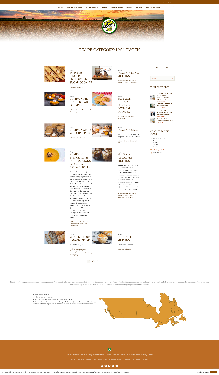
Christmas (122, 81)
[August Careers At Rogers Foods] (152, 106)
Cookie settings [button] (203, 372)
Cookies (73, 87)
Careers (145, 360)
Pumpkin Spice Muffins (128, 74)
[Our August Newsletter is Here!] (152, 121)
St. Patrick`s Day (87, 253)
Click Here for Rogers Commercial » (105, 2)
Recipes (88, 360)
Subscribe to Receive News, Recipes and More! (76, 2)
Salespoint (136, 360)
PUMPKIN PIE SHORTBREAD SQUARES (79, 102)
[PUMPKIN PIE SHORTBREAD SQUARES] (54, 99)
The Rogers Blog (115, 360)
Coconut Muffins (124, 238)
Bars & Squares (76, 110)
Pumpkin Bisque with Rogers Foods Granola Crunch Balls (80, 161)
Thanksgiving (133, 82)
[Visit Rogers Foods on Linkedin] (171, 2)
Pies (78, 112)
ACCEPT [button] (213, 372)
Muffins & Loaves (123, 82)
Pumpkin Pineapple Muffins (125, 158)
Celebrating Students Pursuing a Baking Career (165, 112)
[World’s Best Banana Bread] (54, 237)
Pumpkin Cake (128, 129)
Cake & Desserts (124, 141)
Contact (126, 360)
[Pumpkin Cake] (102, 130)
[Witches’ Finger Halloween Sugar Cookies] (54, 74)
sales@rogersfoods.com (160, 150)
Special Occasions (81, 223)
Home (73, 360)
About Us (80, 360)
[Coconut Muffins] (102, 237)
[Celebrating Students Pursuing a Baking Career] (152, 113)
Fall (127, 81)
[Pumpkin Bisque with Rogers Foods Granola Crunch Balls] (54, 155)
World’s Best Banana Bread (80, 238)
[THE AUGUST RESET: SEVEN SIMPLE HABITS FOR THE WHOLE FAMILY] (152, 97)
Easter (132, 141)
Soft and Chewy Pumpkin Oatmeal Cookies (124, 105)
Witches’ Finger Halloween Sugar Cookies (81, 77)
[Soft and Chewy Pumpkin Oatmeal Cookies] (102, 99)
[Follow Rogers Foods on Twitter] (173, 2)
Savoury (72, 223)
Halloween (80, 87)
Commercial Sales (100, 360)
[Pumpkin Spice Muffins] (102, 73)
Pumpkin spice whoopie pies (80, 131)
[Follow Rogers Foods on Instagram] (164, 2)
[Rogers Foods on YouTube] (166, 2)
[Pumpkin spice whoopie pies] (54, 130)
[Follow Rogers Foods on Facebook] (168, 2)
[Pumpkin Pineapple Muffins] (102, 155)
